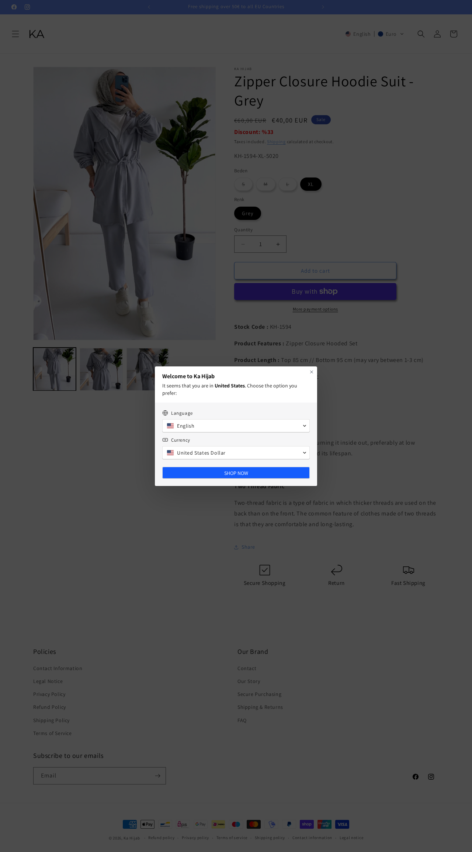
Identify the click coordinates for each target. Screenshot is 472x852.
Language (182, 413)
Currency (180, 440)
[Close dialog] (312, 372)
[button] (236, 425)
